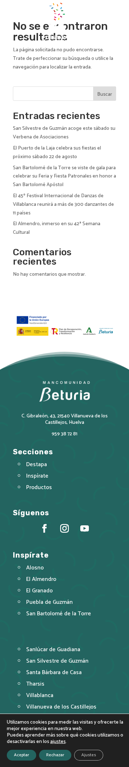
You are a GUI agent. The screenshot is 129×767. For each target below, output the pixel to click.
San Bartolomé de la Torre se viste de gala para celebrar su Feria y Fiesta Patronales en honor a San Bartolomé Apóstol (64, 176)
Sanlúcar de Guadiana (53, 649)
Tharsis (35, 684)
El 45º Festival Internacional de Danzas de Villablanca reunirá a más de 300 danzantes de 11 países (63, 204)
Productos (39, 487)
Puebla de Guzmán (49, 602)
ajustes (58, 742)
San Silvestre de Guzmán (57, 661)
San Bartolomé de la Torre (58, 614)
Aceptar (21, 755)
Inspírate (37, 476)
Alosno (35, 568)
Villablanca (39, 695)
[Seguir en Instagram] (64, 529)
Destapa (36, 464)
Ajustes (88, 755)
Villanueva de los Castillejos (61, 707)
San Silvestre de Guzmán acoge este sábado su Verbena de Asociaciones (64, 132)
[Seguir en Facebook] (44, 529)
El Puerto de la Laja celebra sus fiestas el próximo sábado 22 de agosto (57, 152)
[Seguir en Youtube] (84, 529)
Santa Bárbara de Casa (54, 672)
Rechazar (55, 755)
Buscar (104, 94)
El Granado (39, 591)
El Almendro (41, 579)
